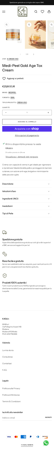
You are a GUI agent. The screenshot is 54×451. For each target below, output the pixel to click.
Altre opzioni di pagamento (27, 135)
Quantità (6, 107)
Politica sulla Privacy (11, 388)
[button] (3, 11)
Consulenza (7, 357)
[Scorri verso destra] (33, 54)
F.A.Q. (4, 370)
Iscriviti (48, 417)
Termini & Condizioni (11, 401)
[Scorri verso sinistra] (20, 54)
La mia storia (7, 350)
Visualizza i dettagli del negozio (22, 157)
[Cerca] (36, 11)
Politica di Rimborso (11, 395)
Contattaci (7, 363)
